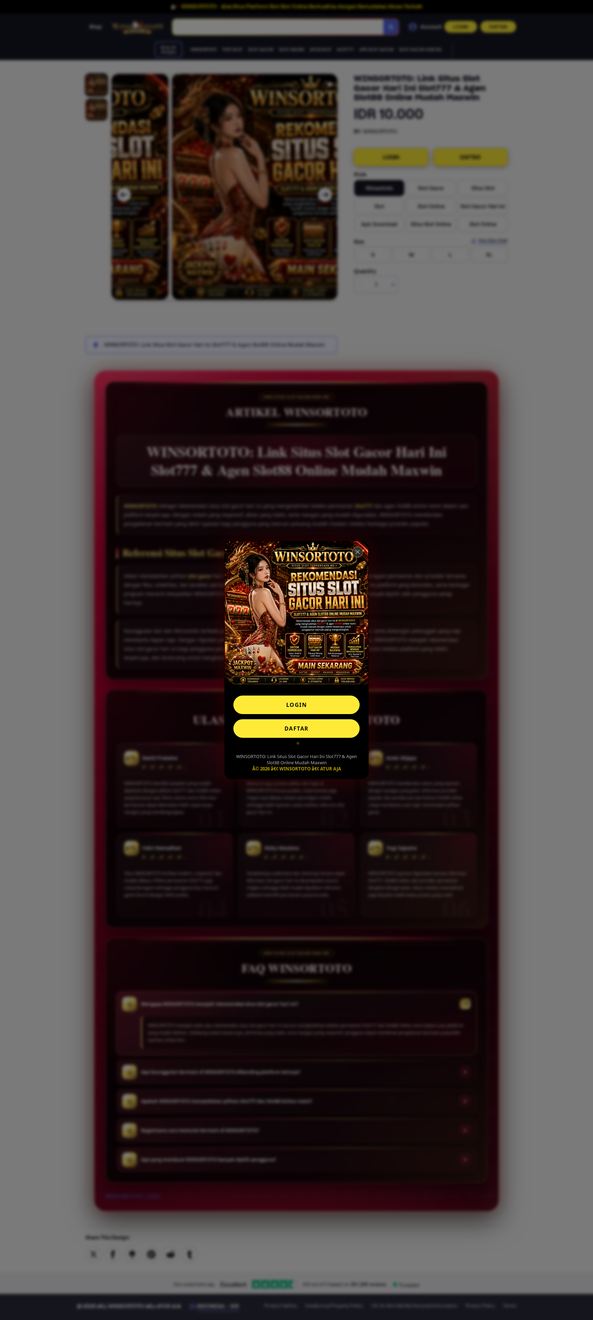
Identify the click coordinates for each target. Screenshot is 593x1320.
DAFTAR (296, 728)
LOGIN (296, 705)
